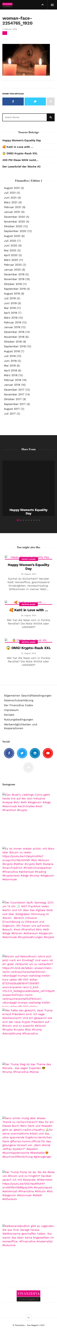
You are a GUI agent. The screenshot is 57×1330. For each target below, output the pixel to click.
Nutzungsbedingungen (18, 719)
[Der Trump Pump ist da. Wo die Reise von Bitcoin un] (28, 1196)
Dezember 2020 (14, 216)
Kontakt (9, 714)
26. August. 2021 (28, 574)
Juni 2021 (10, 197)
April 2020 (11, 255)
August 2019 (12, 293)
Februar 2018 (12, 380)
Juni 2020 (10, 245)
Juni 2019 (10, 303)
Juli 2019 (10, 298)
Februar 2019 (12, 322)
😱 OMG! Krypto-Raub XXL (20, 153)
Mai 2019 (10, 308)
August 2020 (12, 236)
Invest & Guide (29, 559)
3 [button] (23, 520)
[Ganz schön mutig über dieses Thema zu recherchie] (28, 1142)
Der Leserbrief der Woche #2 (21, 166)
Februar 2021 (12, 207)
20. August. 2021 (28, 615)
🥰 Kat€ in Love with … (17, 146)
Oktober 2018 (13, 341)
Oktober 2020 (13, 226)
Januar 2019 (12, 327)
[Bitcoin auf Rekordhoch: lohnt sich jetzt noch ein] (28, 980)
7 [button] (34, 520)
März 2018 (10, 375)
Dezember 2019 (14, 274)
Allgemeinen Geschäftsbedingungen (28, 695)
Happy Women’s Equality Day (21, 140)
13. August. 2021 (28, 653)
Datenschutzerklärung (18, 700)
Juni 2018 (10, 360)
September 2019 (15, 288)
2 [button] (20, 520)
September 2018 (15, 346)
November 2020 (14, 221)
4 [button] (26, 520)
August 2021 (12, 188)
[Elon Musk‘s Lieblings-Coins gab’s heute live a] (28, 819)
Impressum (11, 710)
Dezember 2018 (14, 331)
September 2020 (15, 231)
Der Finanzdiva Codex (18, 705)
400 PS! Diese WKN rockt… (20, 160)
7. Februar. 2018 (9, 29)
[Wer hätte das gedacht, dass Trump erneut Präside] (28, 1034)
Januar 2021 (12, 211)
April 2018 (10, 370)
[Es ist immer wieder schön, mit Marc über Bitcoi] (28, 873)
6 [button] (31, 520)
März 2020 (11, 259)
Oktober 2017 (13, 399)
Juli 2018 (10, 356)
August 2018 (12, 351)
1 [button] (18, 520)
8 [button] (37, 520)
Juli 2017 (10, 413)
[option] (28, 488)
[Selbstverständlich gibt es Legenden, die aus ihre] (28, 1250)
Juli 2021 (10, 192)
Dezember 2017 (14, 389)
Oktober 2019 (13, 284)
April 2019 (10, 312)
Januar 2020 (12, 269)
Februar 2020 (13, 264)
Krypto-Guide (28, 604)
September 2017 (15, 404)
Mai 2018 (10, 365)
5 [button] (29, 520)
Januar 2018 (12, 384)
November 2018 (14, 336)
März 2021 (10, 202)
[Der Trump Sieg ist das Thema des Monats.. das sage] (28, 1088)
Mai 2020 (10, 250)
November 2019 (14, 279)
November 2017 (14, 394)
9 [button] (39, 520)
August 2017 (12, 408)
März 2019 (10, 317)
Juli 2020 (10, 240)
